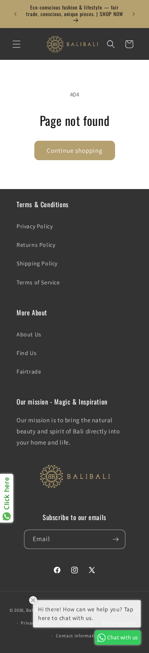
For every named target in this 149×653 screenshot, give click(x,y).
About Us (29, 334)
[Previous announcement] (15, 14)
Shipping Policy (37, 263)
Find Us (26, 353)
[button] (16, 44)
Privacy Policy (35, 226)
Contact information (78, 636)
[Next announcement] (134, 14)
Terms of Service (38, 282)
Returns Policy (36, 244)
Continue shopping (75, 150)
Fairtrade (29, 371)
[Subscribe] (116, 539)
